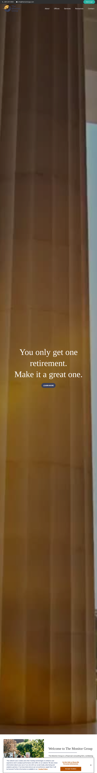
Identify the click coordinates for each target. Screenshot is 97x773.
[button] (47, 9)
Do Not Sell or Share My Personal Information (71, 763)
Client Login (89, 2)
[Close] (91, 765)
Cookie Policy (43, 769)
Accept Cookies (70, 769)
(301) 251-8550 (9, 2)
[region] (48, 765)
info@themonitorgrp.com (26, 2)
